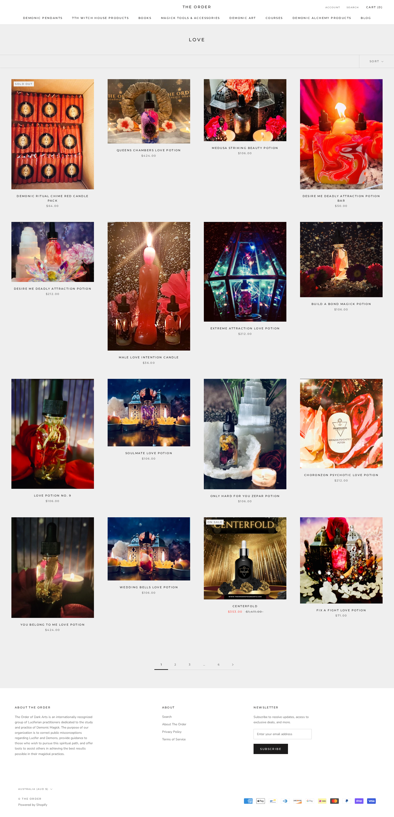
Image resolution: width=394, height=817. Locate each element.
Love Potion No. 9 (52, 495)
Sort (375, 61)
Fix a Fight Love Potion (341, 610)
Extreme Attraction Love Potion (245, 328)
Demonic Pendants (42, 18)
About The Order (174, 724)
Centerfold (245, 606)
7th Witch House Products (100, 18)
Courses (274, 18)
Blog (366, 18)
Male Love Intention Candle (149, 357)
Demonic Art (242, 18)
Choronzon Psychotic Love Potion (341, 475)
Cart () (374, 7)
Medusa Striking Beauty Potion (245, 148)
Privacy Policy (171, 732)
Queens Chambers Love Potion (149, 150)
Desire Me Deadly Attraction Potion (53, 288)
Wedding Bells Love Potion (149, 587)
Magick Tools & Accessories (190, 18)
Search (353, 7)
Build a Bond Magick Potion (341, 304)
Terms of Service (174, 739)
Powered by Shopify (32, 805)
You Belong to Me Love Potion (53, 624)
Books (144, 18)
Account (332, 7)
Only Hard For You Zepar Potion (245, 496)
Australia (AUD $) (33, 789)
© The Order (29, 798)
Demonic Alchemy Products (322, 18)
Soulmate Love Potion (148, 453)
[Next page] (233, 665)
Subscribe (270, 749)
